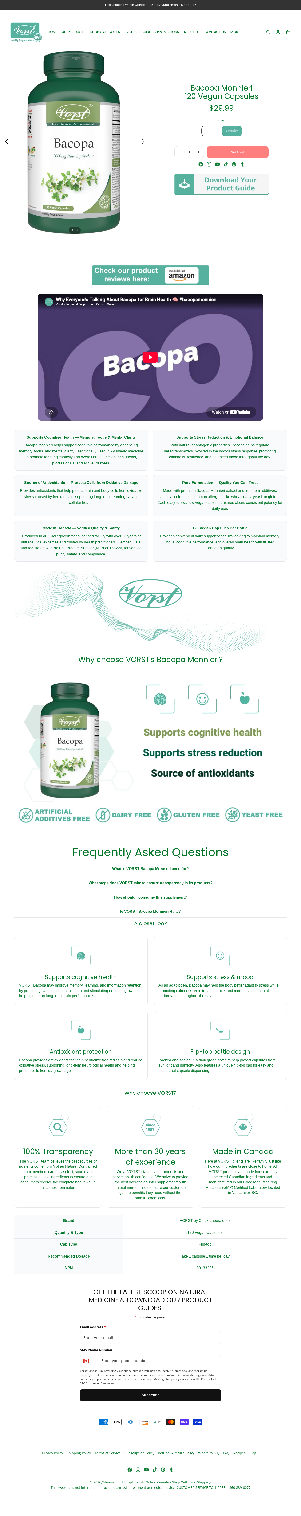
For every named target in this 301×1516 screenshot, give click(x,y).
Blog (252, 1453)
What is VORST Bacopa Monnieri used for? (150, 869)
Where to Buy (208, 1453)
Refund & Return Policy (176, 1453)
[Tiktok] (226, 164)
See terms (107, 1383)
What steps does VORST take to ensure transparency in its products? (151, 883)
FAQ (226, 1453)
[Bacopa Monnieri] (150, 274)
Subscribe (150, 1395)
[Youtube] (217, 164)
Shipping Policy (79, 1453)
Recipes (239, 1453)
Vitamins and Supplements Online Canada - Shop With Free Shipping (156, 1482)
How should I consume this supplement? (150, 897)
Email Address (93, 1327)
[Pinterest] (234, 164)
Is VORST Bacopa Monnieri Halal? (150, 911)
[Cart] (288, 32)
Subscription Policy (139, 1453)
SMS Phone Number (96, 1350)
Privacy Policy (52, 1453)
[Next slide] (144, 142)
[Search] (268, 32)
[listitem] (235, 32)
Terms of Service (108, 1453)
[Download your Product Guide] (221, 184)
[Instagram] (209, 164)
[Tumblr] (242, 164)
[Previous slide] (5, 142)
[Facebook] (201, 164)
